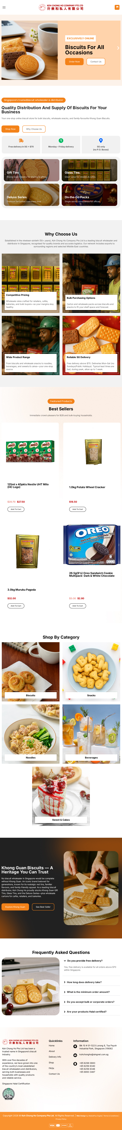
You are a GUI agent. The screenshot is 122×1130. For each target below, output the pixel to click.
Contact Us (54, 1074)
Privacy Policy (61, 1119)
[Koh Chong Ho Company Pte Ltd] (61, 7)
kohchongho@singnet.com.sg (93, 1054)
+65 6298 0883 (87, 1063)
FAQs (51, 1068)
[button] (4, 7)
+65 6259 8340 (87, 1066)
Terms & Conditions (111, 1116)
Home (51, 1045)
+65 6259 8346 (87, 1069)
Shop (51, 1062)
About (52, 1051)
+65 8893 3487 (87, 1072)
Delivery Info (55, 1056)
